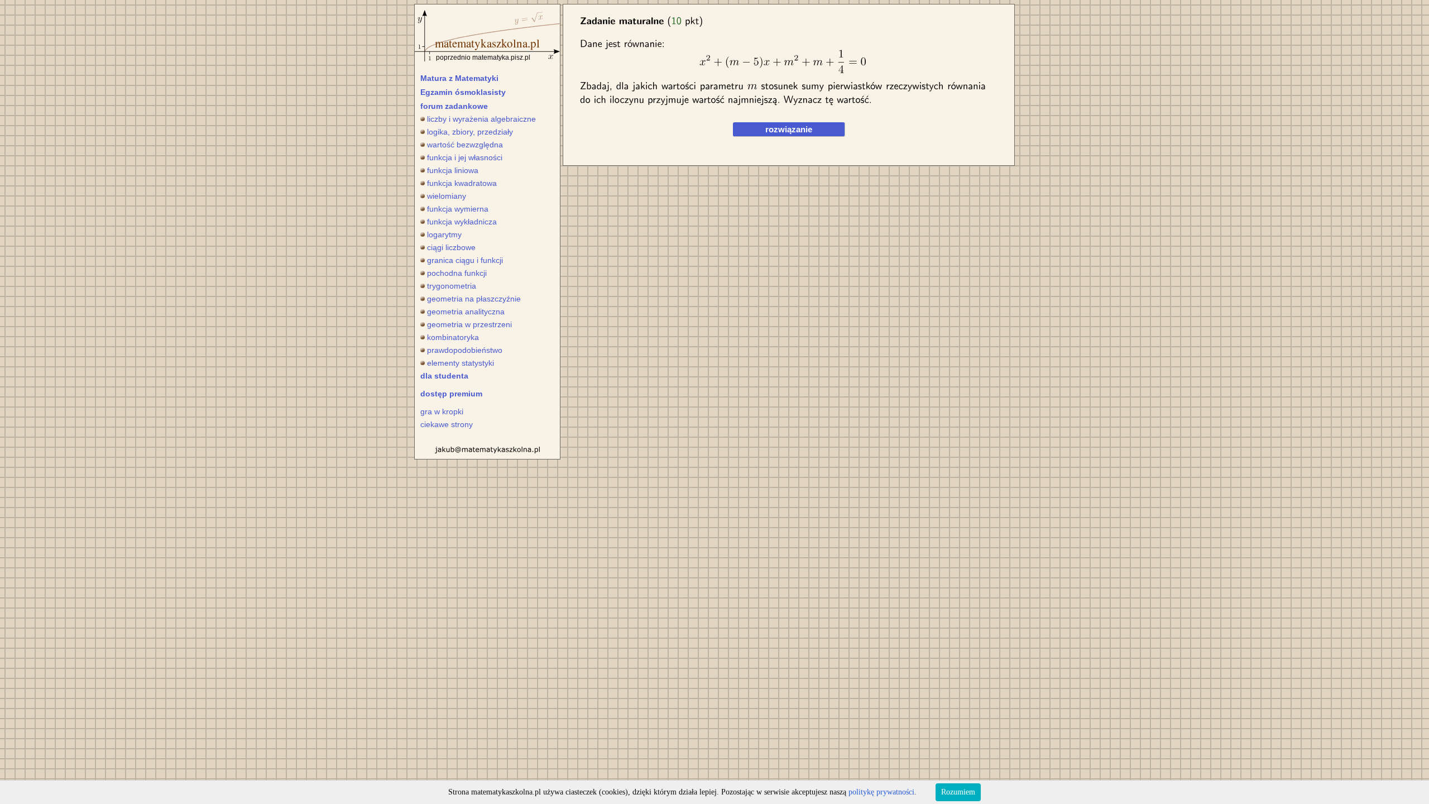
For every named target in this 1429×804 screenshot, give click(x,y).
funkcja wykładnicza (462, 221)
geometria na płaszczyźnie (474, 298)
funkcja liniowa (452, 170)
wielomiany (446, 196)
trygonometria (451, 285)
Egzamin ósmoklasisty (463, 92)
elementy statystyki (460, 362)
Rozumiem (958, 792)
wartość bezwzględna (465, 144)
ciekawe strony (446, 424)
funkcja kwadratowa (462, 183)
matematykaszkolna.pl (487, 43)
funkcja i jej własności (464, 157)
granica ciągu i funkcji (465, 260)
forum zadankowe (454, 106)
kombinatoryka (453, 337)
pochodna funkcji (457, 273)
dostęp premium (451, 393)
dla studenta (444, 375)
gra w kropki (441, 411)
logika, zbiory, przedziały (470, 131)
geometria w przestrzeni (469, 324)
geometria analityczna (466, 311)
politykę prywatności (881, 792)
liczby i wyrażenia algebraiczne (481, 118)
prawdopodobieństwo (464, 350)
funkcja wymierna (457, 208)
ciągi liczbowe (451, 247)
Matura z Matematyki (459, 78)
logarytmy (444, 234)
